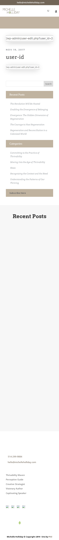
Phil (50, 536)
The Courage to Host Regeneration (27, 124)
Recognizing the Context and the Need (29, 174)
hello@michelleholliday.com (22, 462)
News (13, 168)
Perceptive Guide (14, 479)
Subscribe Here (17, 192)
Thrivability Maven (15, 475)
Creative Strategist (15, 484)
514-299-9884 (15, 456)
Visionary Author (14, 488)
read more (20, 316)
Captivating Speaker (16, 493)
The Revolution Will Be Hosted (25, 104)
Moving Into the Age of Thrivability (27, 162)
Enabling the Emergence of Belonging (29, 109)
